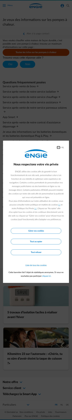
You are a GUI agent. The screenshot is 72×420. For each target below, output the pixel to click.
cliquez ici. (46, 276)
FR (58, 147)
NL (62, 147)
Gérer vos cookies (36, 231)
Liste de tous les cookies (36, 265)
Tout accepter (36, 242)
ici (59, 205)
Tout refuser (36, 252)
